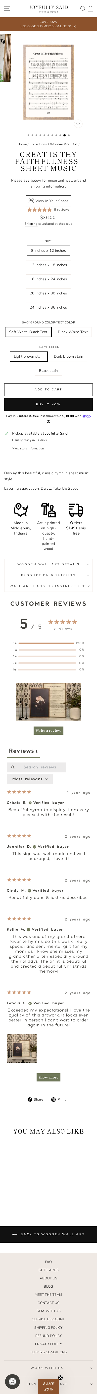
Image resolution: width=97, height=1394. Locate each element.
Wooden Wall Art (64, 144)
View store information (28, 448)
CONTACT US (48, 1302)
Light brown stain (29, 356)
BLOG (48, 1286)
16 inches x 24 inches (48, 279)
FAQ (48, 1262)
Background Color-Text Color (48, 322)
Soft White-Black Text (28, 331)
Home (22, 144)
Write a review (48, 731)
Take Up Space (65, 488)
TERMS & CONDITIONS (48, 1352)
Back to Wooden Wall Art (52, 1234)
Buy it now (48, 404)
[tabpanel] (48, 924)
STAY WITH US (48, 1311)
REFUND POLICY (48, 1335)
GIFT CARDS (49, 1270)
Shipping (31, 224)
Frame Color (48, 347)
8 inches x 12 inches (48, 250)
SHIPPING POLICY (48, 1327)
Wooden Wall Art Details (48, 564)
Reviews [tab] (23, 751)
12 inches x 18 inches (48, 264)
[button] (48, 702)
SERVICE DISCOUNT (48, 1319)
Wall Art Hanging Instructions (48, 586)
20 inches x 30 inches (48, 293)
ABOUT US (48, 1278)
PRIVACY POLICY (48, 1344)
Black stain (48, 370)
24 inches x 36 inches (48, 307)
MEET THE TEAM (48, 1294)
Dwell (46, 488)
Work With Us (47, 1368)
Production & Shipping (48, 575)
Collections (38, 144)
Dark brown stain (68, 356)
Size (48, 241)
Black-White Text (73, 331)
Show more (48, 1077)
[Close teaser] (60, 1377)
